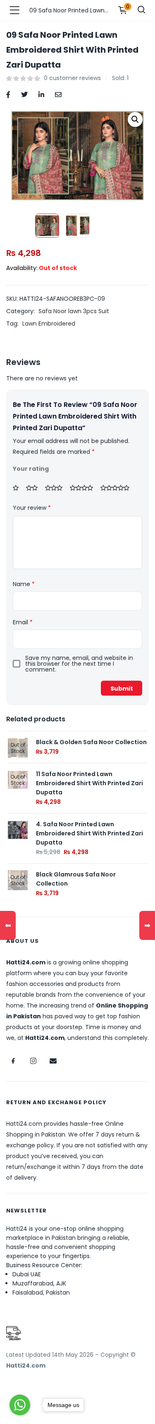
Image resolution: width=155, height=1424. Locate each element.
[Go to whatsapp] (20, 1405)
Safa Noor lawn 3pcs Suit (73, 311)
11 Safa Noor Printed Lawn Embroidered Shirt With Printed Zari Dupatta (89, 783)
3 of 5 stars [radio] (56, 488)
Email (23, 622)
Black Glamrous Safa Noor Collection (76, 879)
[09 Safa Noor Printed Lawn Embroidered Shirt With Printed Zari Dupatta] (8, 94)
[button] (135, 119)
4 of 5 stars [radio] (84, 488)
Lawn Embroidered (48, 323)
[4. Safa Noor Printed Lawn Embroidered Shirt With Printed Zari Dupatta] (18, 829)
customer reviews (72, 78)
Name (24, 584)
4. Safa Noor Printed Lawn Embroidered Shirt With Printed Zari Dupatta (89, 833)
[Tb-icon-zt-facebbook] (13, 1061)
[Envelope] (53, 1061)
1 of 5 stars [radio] (18, 488)
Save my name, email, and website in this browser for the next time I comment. (79, 663)
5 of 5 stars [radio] (117, 488)
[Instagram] (33, 1061)
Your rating (31, 469)
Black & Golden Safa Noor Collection (91, 742)
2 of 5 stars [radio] (34, 488)
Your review (32, 508)
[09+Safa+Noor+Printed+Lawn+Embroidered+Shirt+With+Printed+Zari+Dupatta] (24, 94)
